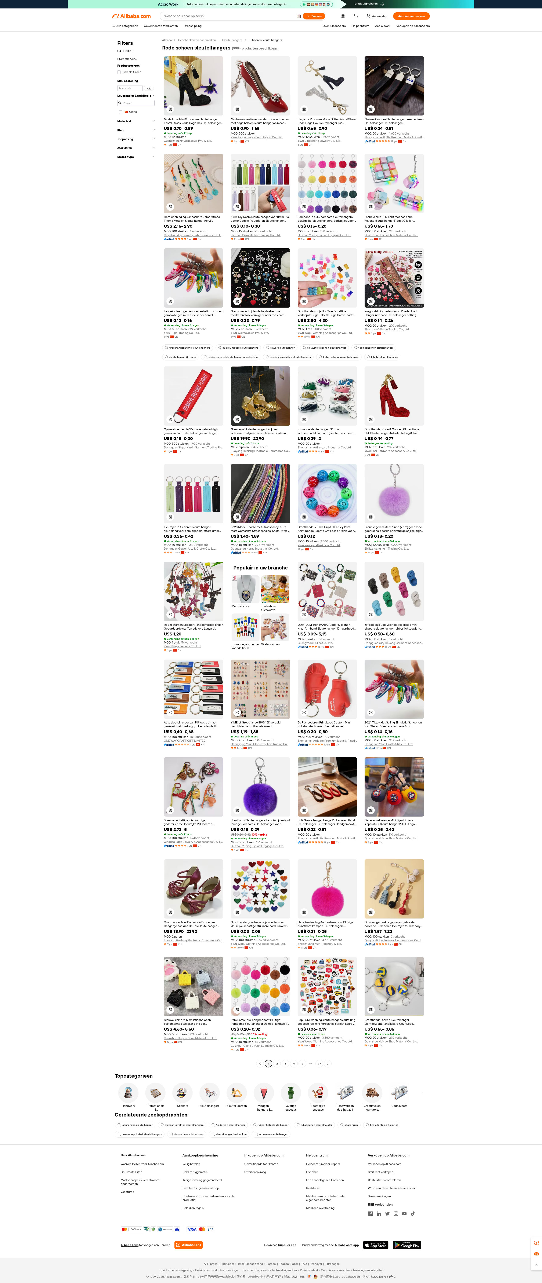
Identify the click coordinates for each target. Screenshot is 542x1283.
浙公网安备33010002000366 (340, 1276)
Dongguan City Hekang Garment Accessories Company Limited (394, 643)
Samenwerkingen (379, 1196)
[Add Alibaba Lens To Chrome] (188, 1245)
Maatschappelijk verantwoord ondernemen (140, 1181)
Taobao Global (288, 1263)
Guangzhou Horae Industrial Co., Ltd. (255, 548)
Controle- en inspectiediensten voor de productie (208, 1198)
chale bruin (351, 1124)
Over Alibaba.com (133, 1155)
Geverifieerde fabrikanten (261, 1164)
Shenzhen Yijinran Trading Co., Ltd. (387, 329)
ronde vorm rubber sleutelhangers (290, 357)
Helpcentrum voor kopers (323, 1164)
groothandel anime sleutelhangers (189, 347)
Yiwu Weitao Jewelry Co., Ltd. (250, 332)
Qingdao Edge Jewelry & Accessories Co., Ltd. (193, 235)
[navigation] (136, 552)
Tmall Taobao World (250, 1263)
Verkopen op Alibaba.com (384, 1164)
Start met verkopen (380, 1172)
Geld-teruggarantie (195, 1172)
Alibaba (167, 40)
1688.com (227, 1263)
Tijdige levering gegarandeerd (202, 1180)
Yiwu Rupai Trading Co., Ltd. (182, 332)
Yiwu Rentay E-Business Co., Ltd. (319, 545)
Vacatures (127, 1192)
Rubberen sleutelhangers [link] (265, 40)
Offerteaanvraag (255, 1172)
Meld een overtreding (320, 1208)
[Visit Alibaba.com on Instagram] (395, 1213)
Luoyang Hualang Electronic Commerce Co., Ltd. (260, 450)
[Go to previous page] (260, 1063)
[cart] (357, 16)
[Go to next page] (328, 1063)
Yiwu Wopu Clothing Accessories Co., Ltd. (325, 332)
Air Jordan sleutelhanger (230, 1124)
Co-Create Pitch (131, 1172)
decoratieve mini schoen (188, 1134)
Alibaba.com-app (347, 1245)
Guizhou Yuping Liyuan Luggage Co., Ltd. (324, 235)
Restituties (313, 1188)
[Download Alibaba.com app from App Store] (376, 1245)
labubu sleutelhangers (384, 357)
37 (319, 1063)
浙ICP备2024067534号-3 (379, 1276)
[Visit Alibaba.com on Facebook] (370, 1213)
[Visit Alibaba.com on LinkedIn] (379, 1213)
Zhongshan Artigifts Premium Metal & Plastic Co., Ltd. (394, 137)
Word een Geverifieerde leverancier (391, 1188)
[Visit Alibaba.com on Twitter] (387, 1213)
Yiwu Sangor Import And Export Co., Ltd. (257, 137)
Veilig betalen (191, 1164)
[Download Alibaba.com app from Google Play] (407, 1245)
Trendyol (316, 1263)
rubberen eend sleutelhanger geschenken (233, 357)
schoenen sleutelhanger (273, 1134)
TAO (304, 1263)
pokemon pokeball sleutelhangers (142, 1134)
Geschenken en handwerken (197, 40)
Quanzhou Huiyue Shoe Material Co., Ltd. (391, 235)
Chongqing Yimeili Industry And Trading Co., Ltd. (260, 744)
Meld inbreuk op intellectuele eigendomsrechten (325, 1198)
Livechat (312, 1172)
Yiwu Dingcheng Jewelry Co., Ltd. (319, 140)
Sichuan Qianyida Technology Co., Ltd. (256, 235)
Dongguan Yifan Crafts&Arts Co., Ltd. (389, 744)
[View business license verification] (309, 1277)
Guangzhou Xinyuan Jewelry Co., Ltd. (188, 140)
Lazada (271, 1263)
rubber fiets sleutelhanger (273, 1124)
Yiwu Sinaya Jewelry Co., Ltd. (182, 646)
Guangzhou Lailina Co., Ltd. (315, 643)
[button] (298, 16)
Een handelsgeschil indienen (325, 1180)
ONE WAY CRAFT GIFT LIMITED (185, 740)
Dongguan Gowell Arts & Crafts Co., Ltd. (190, 548)
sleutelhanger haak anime (231, 1134)
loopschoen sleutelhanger (137, 1124)
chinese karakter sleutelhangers (184, 1124)
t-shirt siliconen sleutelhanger (341, 357)
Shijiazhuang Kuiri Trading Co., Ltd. (387, 548)
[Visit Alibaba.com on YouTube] (404, 1213)
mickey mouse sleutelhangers (240, 347)
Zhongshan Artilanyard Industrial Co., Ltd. (324, 447)
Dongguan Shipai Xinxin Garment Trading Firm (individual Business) (193, 447)
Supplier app (287, 1245)
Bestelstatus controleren (384, 1180)
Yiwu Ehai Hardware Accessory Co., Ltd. (390, 450)
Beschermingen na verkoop (201, 1188)
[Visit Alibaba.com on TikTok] (412, 1213)
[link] (536, 1242)
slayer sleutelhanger (282, 347)
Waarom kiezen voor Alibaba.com (142, 1164)
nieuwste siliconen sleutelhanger (326, 347)
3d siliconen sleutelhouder (316, 1124)
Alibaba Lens (129, 1245)
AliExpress (210, 1263)
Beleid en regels (193, 1208)
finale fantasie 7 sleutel (384, 1124)
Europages (332, 1263)
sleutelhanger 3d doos (182, 357)
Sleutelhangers (232, 40)
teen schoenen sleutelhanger (375, 347)
